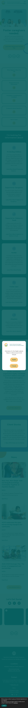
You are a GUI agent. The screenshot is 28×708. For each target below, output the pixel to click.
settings (16, 703)
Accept (4, 705)
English (14, 359)
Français (14, 366)
